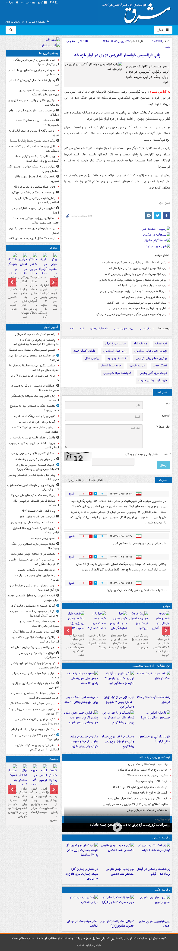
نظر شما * (162, 426)
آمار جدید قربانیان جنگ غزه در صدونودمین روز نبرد (137, 308)
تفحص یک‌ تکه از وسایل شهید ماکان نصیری (36, 178)
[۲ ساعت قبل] (117, 682)
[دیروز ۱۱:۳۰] (81, 854)
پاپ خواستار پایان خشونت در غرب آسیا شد (142, 285)
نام (167, 403)
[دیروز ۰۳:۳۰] (13, 783)
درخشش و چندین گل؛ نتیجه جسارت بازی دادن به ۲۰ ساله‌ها (81, 874)
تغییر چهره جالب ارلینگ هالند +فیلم (34, 416)
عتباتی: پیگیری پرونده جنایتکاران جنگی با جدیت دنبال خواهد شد (34, 367)
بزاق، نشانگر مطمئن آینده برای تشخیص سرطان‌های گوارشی (23, 802)
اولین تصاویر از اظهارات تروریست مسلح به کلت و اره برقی (33, 487)
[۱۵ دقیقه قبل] (117, 827)
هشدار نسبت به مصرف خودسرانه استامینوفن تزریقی (13, 800)
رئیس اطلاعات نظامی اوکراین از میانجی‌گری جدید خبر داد (133, 262)
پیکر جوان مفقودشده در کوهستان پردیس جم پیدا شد (53, 293)
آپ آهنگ (161, 343)
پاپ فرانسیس (146, 328)
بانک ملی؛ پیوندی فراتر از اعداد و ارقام (33, 729)
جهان (161, 29)
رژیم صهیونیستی (123, 328)
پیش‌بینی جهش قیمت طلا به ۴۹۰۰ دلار (145, 775)
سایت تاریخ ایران (115, 343)
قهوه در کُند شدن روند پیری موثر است (33, 800)
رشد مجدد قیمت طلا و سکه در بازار (153, 700)
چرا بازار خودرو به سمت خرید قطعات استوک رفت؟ (97, 641)
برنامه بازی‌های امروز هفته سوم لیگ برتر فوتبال (34, 230)
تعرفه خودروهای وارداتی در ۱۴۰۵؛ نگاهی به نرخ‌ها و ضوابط (161, 645)
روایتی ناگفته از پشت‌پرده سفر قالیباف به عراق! (34, 133)
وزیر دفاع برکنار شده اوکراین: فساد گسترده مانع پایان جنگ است (37, 158)
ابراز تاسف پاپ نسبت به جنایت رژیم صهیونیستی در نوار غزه (132, 291)
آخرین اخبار (51, 327)
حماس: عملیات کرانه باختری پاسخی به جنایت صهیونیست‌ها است (35, 695)
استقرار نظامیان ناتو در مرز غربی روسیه (33, 453)
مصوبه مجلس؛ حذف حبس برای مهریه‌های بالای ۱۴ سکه (81, 700)
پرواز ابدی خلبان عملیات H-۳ (38, 511)
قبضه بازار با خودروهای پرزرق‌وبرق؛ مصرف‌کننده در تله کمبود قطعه (75, 645)
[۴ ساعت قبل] (153, 721)
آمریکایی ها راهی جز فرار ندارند (37, 422)
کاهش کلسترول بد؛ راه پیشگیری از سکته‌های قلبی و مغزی (53, 804)
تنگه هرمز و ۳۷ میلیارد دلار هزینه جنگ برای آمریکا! (35, 737)
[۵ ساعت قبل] (117, 721)
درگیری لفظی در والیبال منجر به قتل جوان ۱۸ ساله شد (33, 102)
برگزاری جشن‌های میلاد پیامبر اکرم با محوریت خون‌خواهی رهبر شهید (84, 741)
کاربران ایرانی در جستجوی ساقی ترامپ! (154, 739)
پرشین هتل (92, 358)
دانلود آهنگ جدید (84, 350)
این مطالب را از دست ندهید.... (151, 665)
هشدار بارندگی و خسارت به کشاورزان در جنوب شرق (13, 293)
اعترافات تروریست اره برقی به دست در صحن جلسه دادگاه (129, 825)
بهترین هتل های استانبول (150, 350)
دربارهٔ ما (10, 2)
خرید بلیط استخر (110, 365)
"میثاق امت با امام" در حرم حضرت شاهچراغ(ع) (117, 924)
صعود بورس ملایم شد (42, 538)
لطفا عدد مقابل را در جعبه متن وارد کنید (147, 454)
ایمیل (165, 415)
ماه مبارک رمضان (99, 328)
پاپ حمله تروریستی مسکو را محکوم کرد (143, 297)
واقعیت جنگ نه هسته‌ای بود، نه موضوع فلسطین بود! (34, 408)
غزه (82, 328)
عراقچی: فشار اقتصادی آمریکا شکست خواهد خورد (35, 429)
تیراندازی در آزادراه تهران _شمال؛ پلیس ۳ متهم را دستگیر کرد (119, 702)
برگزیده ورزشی (161, 837)
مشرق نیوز (137, 11)
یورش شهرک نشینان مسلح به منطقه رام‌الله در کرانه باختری (132, 280)
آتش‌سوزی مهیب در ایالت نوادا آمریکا (34, 632)
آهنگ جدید (160, 365)
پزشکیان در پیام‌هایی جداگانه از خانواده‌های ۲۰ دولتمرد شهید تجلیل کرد (36, 342)
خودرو (166, 606)
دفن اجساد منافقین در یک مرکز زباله (34, 187)
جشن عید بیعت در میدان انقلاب (82, 924)
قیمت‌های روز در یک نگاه (155, 757)
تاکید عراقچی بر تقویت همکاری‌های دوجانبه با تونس (37, 721)
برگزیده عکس (162, 889)
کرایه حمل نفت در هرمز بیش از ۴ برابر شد (34, 378)
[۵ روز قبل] (117, 625)
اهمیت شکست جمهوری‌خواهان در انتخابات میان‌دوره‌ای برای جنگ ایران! (37, 467)
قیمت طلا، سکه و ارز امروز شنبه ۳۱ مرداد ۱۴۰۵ (140, 787)
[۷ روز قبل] (74, 625)
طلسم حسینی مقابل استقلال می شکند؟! (32, 350)
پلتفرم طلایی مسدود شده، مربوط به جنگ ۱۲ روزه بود (33, 711)
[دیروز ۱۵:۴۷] (117, 854)
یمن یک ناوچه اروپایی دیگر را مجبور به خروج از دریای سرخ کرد (131, 314)
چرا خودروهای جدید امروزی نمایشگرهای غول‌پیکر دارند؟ (118, 641)
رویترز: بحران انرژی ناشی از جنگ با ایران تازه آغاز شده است (34, 587)
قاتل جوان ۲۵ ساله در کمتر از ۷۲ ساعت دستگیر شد (34, 148)
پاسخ (72, 493)
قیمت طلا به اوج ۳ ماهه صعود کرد (148, 792)
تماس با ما (26, 2)
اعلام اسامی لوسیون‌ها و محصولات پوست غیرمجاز (43, 800)
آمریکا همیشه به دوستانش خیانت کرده (32, 606)
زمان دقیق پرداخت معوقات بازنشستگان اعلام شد (35, 398)
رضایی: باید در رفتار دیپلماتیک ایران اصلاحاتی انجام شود (37, 200)
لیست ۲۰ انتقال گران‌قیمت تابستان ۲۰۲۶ (31, 238)
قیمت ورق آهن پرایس (153, 373)
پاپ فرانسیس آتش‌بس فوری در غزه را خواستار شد (137, 268)
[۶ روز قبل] (96, 623)
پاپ (72, 328)
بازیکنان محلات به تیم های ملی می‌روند (33, 495)
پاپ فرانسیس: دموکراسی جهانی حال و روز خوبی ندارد (135, 274)
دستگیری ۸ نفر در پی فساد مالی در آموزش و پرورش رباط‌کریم (118, 741)
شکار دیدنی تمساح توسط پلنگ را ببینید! (32, 141)
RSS (52, 2)
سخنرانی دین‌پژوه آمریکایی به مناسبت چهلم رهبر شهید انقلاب (35, 220)
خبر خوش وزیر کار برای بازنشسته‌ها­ (35, 459)
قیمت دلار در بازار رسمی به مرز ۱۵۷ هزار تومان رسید (138, 798)
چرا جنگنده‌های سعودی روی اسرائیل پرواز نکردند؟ (33, 357)
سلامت (53, 759)
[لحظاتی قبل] (153, 682)
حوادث (54, 248)
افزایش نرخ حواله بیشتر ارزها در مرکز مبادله (142, 770)
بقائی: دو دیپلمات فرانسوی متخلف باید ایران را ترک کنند (35, 639)
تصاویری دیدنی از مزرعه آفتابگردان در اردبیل (35, 210)
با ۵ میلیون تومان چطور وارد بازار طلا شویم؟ (37, 577)
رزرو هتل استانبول (114, 350)
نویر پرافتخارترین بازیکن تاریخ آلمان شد (32, 647)
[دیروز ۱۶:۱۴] (159, 625)
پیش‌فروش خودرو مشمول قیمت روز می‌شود (139, 641)
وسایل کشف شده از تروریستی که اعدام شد (34, 82)
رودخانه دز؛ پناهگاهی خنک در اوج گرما (33, 192)
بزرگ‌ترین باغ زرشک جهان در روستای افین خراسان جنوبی (33, 168)
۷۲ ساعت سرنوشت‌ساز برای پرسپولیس (32, 522)
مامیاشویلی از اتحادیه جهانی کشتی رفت (33, 554)
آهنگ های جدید (117, 358)
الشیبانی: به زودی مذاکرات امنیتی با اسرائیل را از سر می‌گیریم (37, 747)
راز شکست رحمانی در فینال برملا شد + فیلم (153, 871)
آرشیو (41, 2)
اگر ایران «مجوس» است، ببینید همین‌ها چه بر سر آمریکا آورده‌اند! (34, 613)
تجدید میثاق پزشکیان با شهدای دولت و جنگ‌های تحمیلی (35, 665)
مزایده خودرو (137, 365)
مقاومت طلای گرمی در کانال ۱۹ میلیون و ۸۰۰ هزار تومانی (135, 804)
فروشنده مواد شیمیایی (117, 373)
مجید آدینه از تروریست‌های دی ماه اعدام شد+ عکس (34, 72)
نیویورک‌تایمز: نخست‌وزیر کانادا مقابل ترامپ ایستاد (36, 530)
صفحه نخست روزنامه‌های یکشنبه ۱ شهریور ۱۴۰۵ (37, 122)
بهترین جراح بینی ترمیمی (151, 358)
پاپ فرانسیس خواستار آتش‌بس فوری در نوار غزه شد (117, 55)
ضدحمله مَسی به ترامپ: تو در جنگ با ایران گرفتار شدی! (36, 62)
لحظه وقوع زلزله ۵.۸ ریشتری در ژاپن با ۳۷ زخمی (35, 685)
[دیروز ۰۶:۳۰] (43, 783)
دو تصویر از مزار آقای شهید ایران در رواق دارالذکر (34, 112)
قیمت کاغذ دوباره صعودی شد (151, 781)
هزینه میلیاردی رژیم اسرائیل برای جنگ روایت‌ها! (35, 546)
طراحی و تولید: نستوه (89, 945)
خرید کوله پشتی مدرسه (152, 380)
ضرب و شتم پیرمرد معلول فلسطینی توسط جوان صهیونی (33, 597)
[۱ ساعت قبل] (153, 906)
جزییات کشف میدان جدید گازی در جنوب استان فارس (34, 445)
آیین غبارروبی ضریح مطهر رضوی (154, 924)
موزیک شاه (140, 343)
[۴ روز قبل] (138, 621)
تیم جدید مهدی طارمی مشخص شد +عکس (120, 871)
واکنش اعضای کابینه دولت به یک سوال (32, 437)
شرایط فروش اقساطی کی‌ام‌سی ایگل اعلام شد (36, 503)
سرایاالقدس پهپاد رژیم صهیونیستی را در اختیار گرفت (136, 303)
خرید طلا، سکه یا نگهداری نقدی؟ (36, 570)
